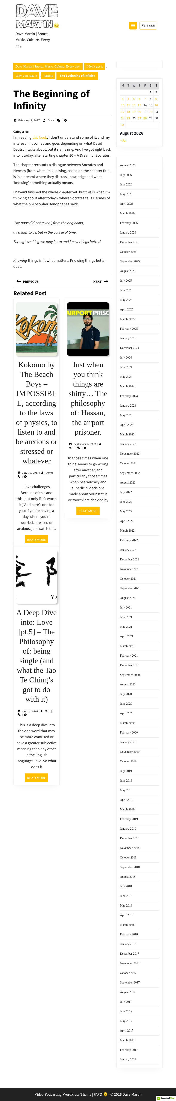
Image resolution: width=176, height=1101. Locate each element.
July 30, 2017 (30, 472)
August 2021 (127, 598)
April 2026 (126, 203)
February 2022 (129, 540)
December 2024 (129, 348)
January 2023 (128, 444)
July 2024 (126, 357)
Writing (48, 75)
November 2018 (130, 848)
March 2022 (127, 530)
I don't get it (94, 66)
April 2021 (126, 636)
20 (139, 111)
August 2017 (127, 992)
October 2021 (128, 578)
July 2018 (126, 886)
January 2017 (128, 1059)
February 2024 (129, 396)
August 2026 (127, 165)
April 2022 (126, 521)
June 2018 (126, 896)
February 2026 (129, 223)
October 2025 (128, 251)
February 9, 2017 (29, 120)
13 (139, 105)
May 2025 (126, 299)
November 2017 (130, 963)
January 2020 (128, 742)
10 (122, 105)
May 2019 (126, 790)
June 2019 (126, 780)
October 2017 (128, 973)
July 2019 (126, 771)
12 (134, 105)
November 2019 (130, 751)
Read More (37, 541)
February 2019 (129, 819)
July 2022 (126, 492)
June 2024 (126, 367)
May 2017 (126, 1021)
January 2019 (128, 828)
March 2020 (127, 723)
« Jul (123, 140)
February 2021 (129, 655)
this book (39, 137)
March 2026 (127, 213)
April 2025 (126, 309)
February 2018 (129, 934)
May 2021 (126, 626)
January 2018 (128, 944)
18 (128, 111)
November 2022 (130, 453)
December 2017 (129, 953)
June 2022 (126, 501)
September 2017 (130, 982)
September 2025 (130, 261)
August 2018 (127, 876)
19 (134, 111)
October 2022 (128, 463)
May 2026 (126, 194)
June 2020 (126, 703)
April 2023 (126, 424)
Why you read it (26, 75)
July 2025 (126, 280)
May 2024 (126, 376)
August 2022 (127, 482)
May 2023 (126, 415)
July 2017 (126, 1001)
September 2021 (130, 588)
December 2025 (129, 242)
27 (139, 118)
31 (122, 124)
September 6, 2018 (85, 443)
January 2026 (128, 232)
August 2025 (127, 271)
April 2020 (126, 713)
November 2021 (130, 569)
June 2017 (126, 1011)
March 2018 (127, 924)
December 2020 (129, 665)
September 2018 (130, 867)
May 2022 (126, 511)
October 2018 (128, 857)
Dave (51, 120)
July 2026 (126, 174)
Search (151, 25)
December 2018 (129, 838)
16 (156, 105)
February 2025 (129, 328)
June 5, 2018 (30, 711)
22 (150, 111)
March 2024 (127, 386)
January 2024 (128, 405)
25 (128, 118)
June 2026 (126, 184)
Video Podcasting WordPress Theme (62, 1094)
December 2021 (129, 559)
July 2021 (126, 607)
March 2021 (127, 646)
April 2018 (126, 915)
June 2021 (126, 617)
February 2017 (129, 1049)
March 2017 (127, 1040)
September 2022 (130, 473)
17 (122, 111)
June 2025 (126, 290)
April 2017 (126, 1030)
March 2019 (127, 809)
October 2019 (128, 761)
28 (145, 118)
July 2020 (126, 694)
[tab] (133, 25)
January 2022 (128, 549)
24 (122, 118)
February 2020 (129, 732)
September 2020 (130, 674)
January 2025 (128, 338)
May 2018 (126, 905)
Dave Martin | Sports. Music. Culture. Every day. (32, 40)
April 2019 (126, 799)
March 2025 (127, 319)
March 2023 (127, 434)
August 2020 (127, 684)
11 (128, 105)
